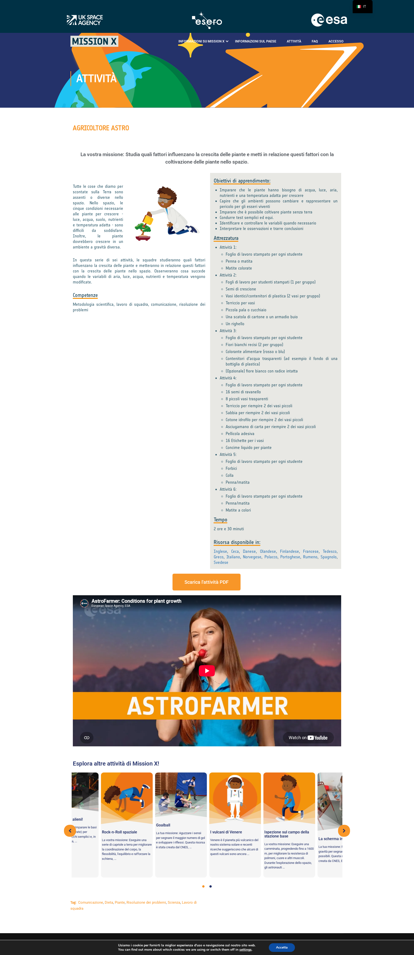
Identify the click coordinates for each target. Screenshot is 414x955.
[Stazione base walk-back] (261, 798)
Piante (120, 902)
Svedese (221, 562)
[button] (70, 831)
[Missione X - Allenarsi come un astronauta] (94, 41)
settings (245, 950)
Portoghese (290, 557)
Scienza (174, 902)
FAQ (315, 41)
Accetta (282, 947)
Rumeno (310, 557)
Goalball (135, 825)
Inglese (220, 551)
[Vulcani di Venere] (207, 798)
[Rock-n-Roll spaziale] (99, 798)
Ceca (235, 551)
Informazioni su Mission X (201, 41)
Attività (294, 41)
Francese (311, 551)
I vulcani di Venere (198, 832)
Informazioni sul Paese (255, 41)
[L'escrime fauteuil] (315, 801)
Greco (219, 557)
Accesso (336, 41)
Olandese (268, 551)
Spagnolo (329, 557)
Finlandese (289, 551)
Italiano (233, 557)
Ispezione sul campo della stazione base (258, 834)
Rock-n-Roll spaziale (91, 832)
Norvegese (252, 557)
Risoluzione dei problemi (146, 902)
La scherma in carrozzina (312, 839)
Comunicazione (90, 902)
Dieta (109, 902)
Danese (249, 551)
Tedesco (330, 551)
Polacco (270, 557)
